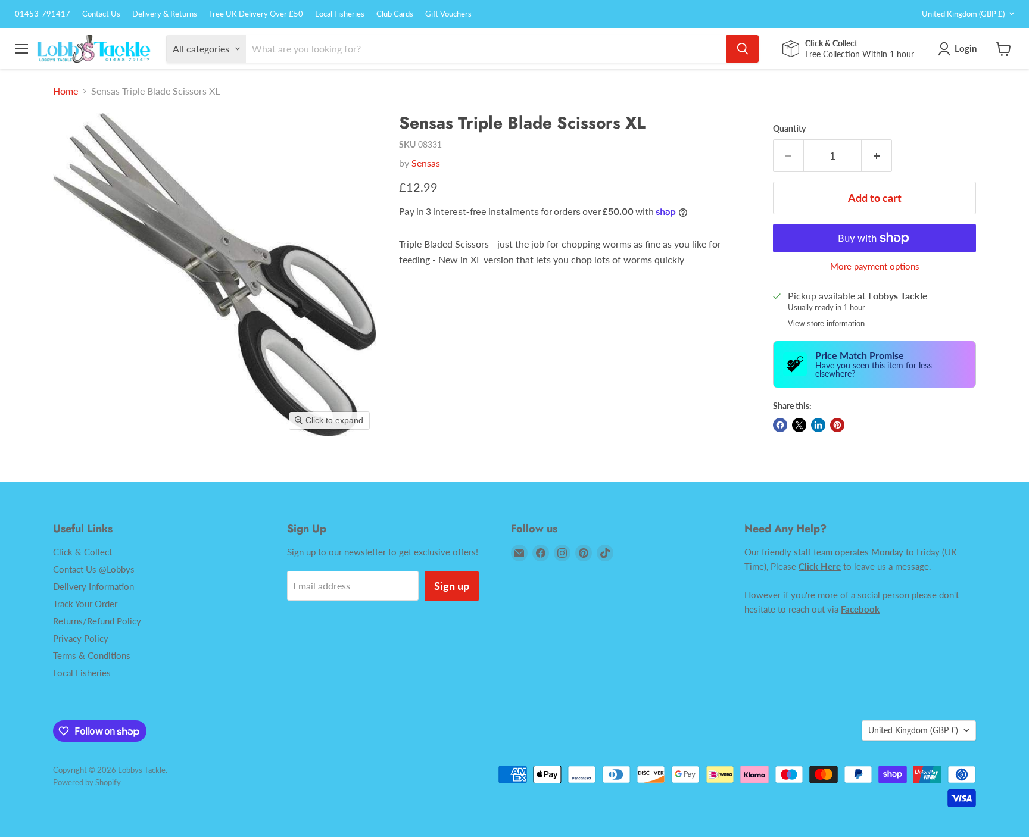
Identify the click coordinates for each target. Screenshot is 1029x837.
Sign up (451, 585)
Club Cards (394, 14)
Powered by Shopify (87, 782)
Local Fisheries (339, 14)
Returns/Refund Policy (97, 621)
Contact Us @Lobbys (94, 569)
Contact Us (101, 14)
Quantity (789, 128)
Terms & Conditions (91, 655)
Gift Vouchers (448, 14)
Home (65, 91)
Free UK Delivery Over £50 (256, 14)
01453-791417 (42, 14)
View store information (826, 324)
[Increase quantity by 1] (877, 155)
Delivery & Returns (164, 14)
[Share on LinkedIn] (818, 425)
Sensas (425, 162)
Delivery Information (93, 586)
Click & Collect (82, 551)
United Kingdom (963, 13)
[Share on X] (799, 425)
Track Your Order (85, 603)
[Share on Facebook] (780, 425)
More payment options (874, 266)
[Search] (742, 49)
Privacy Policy (80, 638)
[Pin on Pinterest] (837, 425)
